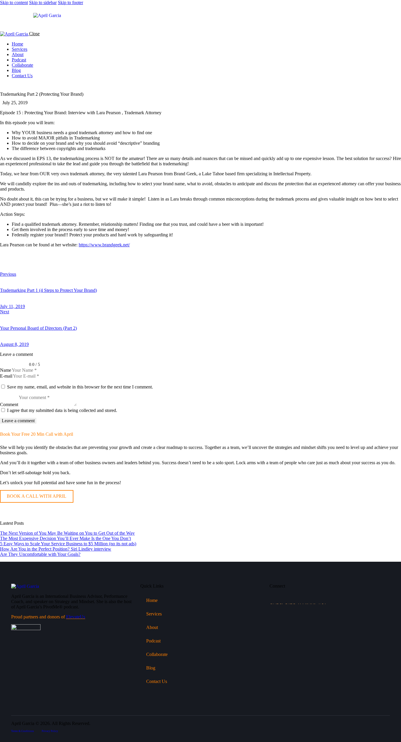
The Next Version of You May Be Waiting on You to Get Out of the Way (67, 533)
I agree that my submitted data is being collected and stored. (62, 410)
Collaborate (157, 654)
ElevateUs (75, 616)
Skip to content (14, 2)
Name (5, 370)
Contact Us (156, 681)
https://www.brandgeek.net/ (104, 244)
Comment (9, 404)
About (152, 627)
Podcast (153, 640)
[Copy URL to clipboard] (56, 265)
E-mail (6, 375)
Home (152, 600)
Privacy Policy (50, 731)
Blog (150, 667)
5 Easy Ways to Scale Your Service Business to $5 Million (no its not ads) (68, 543)
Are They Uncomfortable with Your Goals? (40, 554)
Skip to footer (70, 2)
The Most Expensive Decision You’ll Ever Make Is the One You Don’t (65, 538)
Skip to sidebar (43, 2)
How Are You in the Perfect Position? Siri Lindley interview (55, 548)
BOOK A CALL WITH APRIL (36, 496)
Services (154, 613)
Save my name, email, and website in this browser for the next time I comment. (80, 386)
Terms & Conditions (22, 731)
